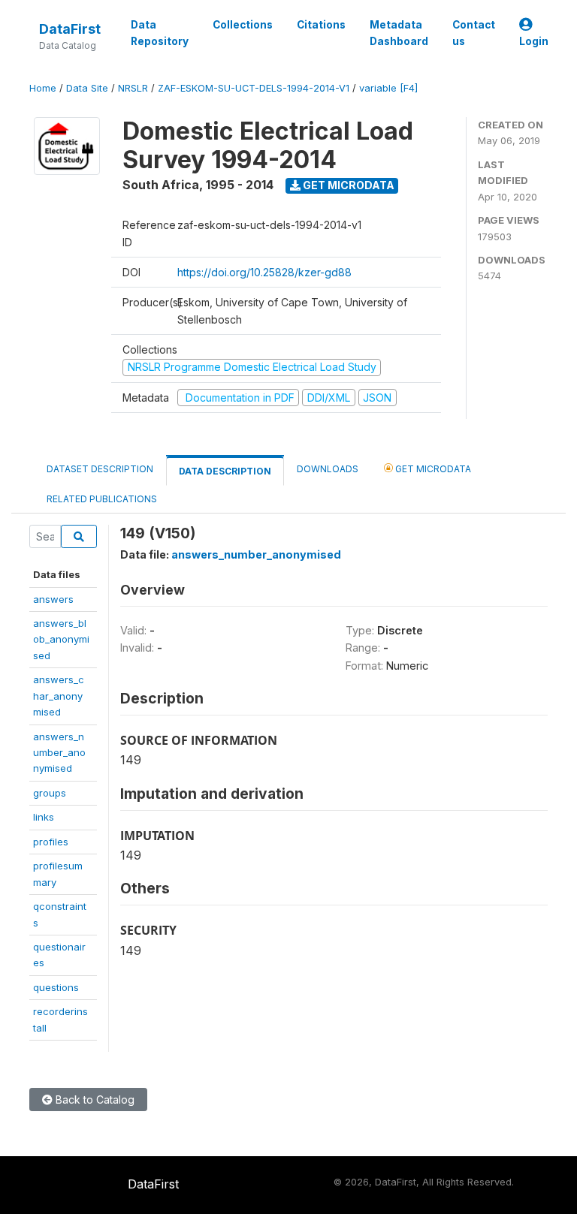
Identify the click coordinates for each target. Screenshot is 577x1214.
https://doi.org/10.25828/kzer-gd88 (264, 272)
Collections (243, 25)
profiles (50, 842)
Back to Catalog (93, 1099)
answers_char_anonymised (58, 695)
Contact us (473, 33)
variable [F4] (388, 88)
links (43, 817)
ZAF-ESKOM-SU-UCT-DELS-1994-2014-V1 (253, 88)
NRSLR (133, 88)
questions (56, 987)
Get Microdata (347, 185)
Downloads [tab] (327, 468)
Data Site (87, 88)
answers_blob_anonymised (61, 639)
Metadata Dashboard (399, 33)
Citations (321, 25)
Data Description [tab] (225, 471)
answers (53, 599)
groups (49, 793)
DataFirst (70, 29)
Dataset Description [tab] (100, 468)
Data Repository (160, 33)
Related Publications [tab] (102, 499)
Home (42, 88)
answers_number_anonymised (59, 753)
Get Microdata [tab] (432, 468)
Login (533, 41)
